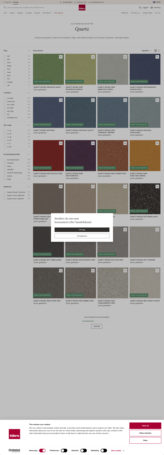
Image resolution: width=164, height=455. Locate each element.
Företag (82, 230)
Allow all (145, 426)
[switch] (64, 450)
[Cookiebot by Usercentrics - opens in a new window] (14, 450)
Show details (116, 451)
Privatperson (82, 236)
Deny (145, 440)
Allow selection (145, 433)
